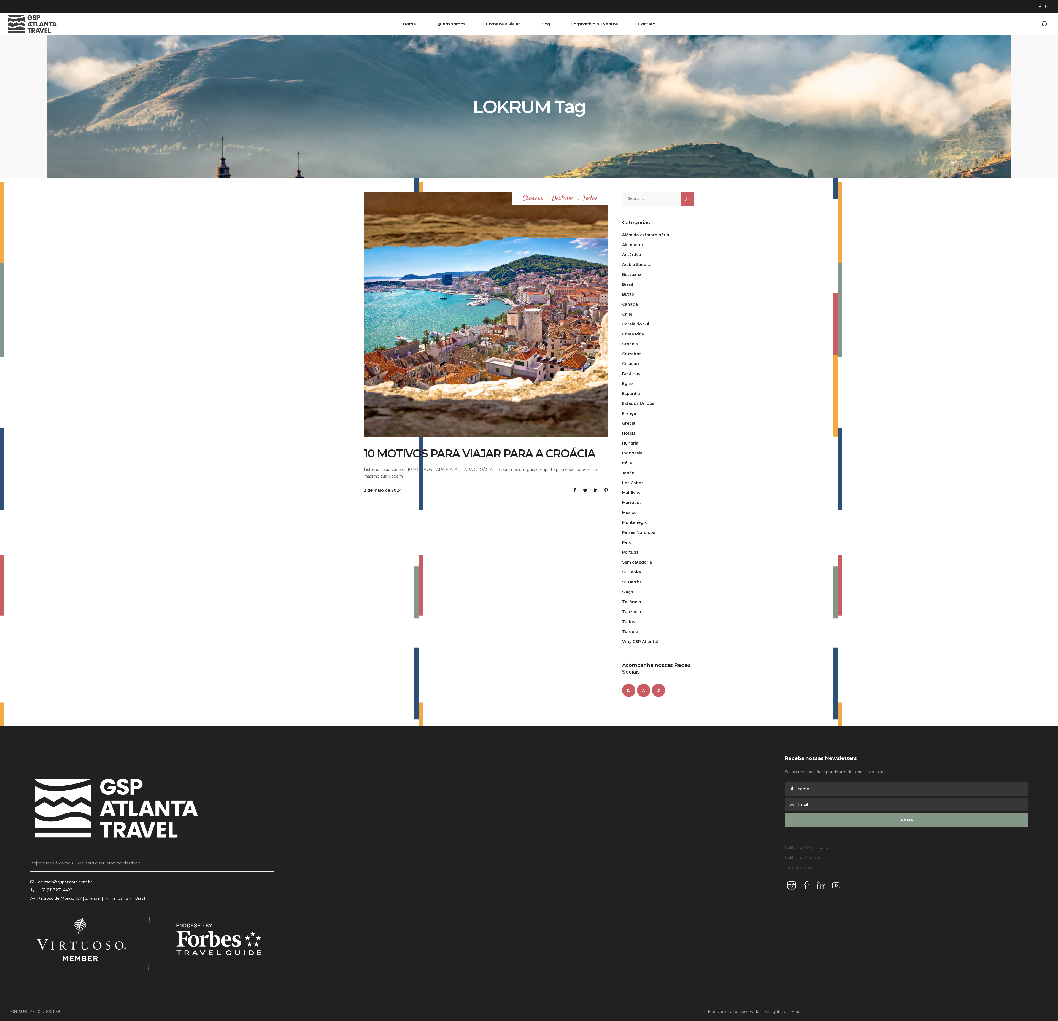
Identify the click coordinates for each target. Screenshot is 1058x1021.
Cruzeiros (631, 353)
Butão (628, 294)
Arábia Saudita (637, 264)
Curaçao (630, 363)
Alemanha (632, 244)
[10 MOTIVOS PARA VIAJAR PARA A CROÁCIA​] (486, 314)
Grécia (628, 423)
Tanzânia (631, 611)
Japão (628, 472)
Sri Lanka (631, 572)
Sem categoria (637, 562)
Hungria (630, 443)
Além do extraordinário (645, 234)
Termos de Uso (799, 867)
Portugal (631, 552)
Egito (627, 383)
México (629, 512)
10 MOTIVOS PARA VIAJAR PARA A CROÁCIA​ (479, 453)
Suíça (627, 591)
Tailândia (631, 601)
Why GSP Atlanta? (640, 641)
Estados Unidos (638, 403)
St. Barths (632, 582)
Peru (626, 542)
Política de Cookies (803, 857)
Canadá (630, 304)
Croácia (533, 199)
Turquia (630, 631)
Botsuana (632, 274)
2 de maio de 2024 (383, 490)
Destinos (563, 199)
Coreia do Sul (635, 324)
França (629, 413)
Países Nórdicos (638, 532)
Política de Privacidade (806, 847)
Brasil (627, 284)
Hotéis (628, 433)
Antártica (631, 254)
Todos (590, 199)
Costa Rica (633, 334)
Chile (627, 314)
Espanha (631, 393)
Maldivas (631, 492)
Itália (627, 462)
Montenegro (635, 522)
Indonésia (632, 453)
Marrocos (632, 502)
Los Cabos (633, 482)
